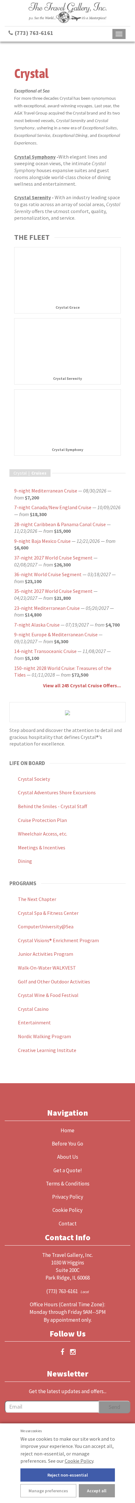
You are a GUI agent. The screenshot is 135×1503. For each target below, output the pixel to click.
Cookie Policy (79, 1461)
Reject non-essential (67, 1475)
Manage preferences (48, 1491)
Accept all (96, 1491)
